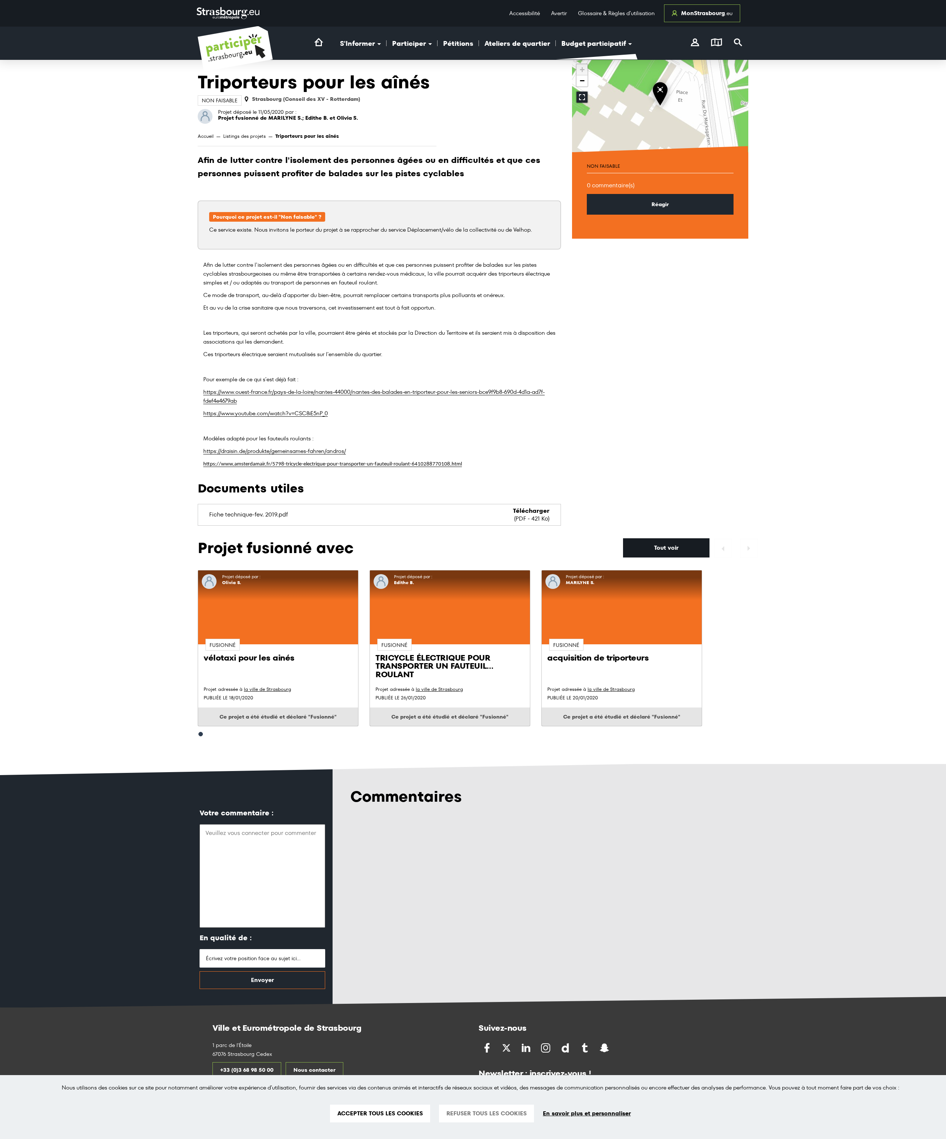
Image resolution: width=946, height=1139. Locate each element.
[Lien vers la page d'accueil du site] (319, 42)
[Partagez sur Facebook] (487, 1048)
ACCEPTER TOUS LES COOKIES (380, 1113)
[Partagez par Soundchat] (620, 1047)
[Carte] (716, 43)
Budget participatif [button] (594, 43)
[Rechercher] (738, 43)
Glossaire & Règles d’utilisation (616, 13)
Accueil (206, 136)
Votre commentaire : (236, 813)
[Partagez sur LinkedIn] (526, 1048)
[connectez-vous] (695, 43)
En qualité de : (226, 938)
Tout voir (666, 548)
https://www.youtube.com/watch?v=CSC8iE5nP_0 (265, 413)
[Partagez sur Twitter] (507, 1048)
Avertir (559, 13)
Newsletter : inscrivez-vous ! (535, 1073)
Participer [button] (410, 43)
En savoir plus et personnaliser (587, 1113)
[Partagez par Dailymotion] (566, 1048)
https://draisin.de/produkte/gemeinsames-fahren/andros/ (274, 451)
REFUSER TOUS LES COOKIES (486, 1113)
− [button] (582, 80)
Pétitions (458, 43)
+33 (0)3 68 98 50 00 (246, 1070)
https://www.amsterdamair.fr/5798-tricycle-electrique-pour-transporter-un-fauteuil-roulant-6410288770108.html (332, 464)
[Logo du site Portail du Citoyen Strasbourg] (235, 48)
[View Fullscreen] (582, 97)
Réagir (660, 204)
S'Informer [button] (358, 43)
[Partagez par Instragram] (546, 1048)
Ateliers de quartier (517, 43)
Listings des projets (244, 136)
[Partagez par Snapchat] (605, 1048)
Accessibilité (524, 13)
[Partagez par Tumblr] (585, 1048)
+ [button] (582, 69)
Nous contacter (314, 1070)
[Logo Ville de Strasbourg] (228, 13)
